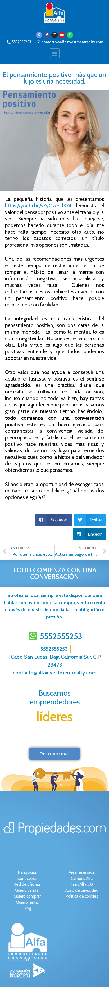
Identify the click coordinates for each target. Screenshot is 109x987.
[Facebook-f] (47, 35)
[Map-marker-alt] (39, 35)
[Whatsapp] (70, 35)
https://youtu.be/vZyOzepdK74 (39, 206)
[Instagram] (54, 35)
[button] (55, 53)
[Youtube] (62, 35)
